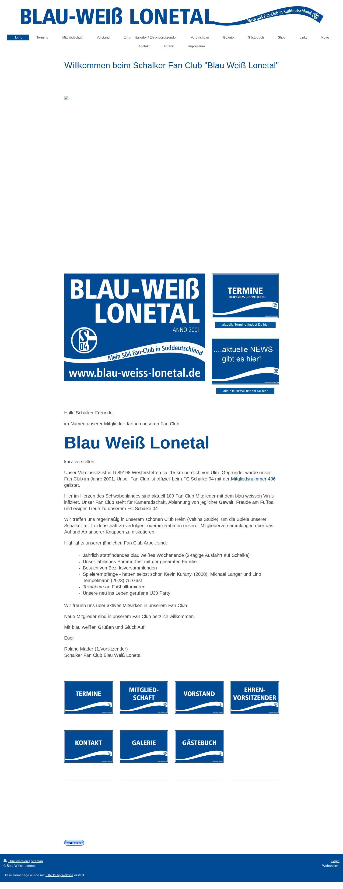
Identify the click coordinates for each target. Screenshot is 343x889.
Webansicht (331, 866)
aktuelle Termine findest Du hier (245, 324)
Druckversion (18, 861)
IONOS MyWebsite (59, 875)
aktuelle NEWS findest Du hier (245, 391)
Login (335, 861)
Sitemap (37, 861)
